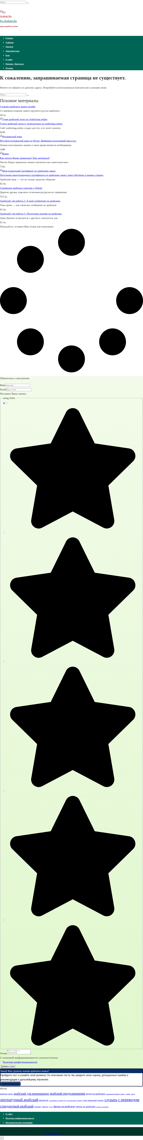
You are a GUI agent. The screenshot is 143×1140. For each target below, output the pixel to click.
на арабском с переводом (57, 1100)
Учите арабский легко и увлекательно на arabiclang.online (31, 123)
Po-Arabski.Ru (8, 20)
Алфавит (10, 43)
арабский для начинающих (31, 1093)
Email (3, 389)
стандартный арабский (17, 1106)
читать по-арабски (102, 1107)
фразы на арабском (64, 1106)
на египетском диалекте (74, 1100)
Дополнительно (12, 51)
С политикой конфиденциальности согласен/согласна (29, 1057)
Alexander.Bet (53, 1133)
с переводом (128, 1099)
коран (133, 1094)
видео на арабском (95, 1093)
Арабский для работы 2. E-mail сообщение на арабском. (30, 201)
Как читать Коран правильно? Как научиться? (25, 158)
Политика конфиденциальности (20, 1062)
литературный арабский (19, 1100)
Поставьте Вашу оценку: (13, 393)
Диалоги (9, 47)
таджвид (37, 1107)
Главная (9, 38)
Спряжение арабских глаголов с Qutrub (21, 188)
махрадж (43, 1100)
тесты (51, 1107)
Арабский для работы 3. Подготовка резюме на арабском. (31, 213)
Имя (2, 385)
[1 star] (72, 528)
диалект (127, 1094)
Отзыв (3, 1053)
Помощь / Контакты (15, 64)
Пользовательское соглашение (19, 1123)
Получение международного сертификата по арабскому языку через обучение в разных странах (51, 175)
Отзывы (9, 68)
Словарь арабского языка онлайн (17, 106)
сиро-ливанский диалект (93, 1100)
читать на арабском (85, 1106)
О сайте (9, 60)
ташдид (45, 1107)
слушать (110, 1100)
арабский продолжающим (67, 1093)
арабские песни (6, 1094)
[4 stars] (72, 916)
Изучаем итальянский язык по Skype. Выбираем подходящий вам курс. (38, 140)
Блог (8, 55)
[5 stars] (72, 1045)
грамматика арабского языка (115, 1094)
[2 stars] (72, 657)
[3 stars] (72, 786)
